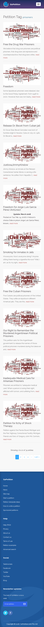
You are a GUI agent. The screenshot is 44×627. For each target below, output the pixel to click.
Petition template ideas (11, 502)
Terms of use (7, 541)
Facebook (7, 568)
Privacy (5, 529)
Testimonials (7, 564)
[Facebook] (10, 613)
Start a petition (8, 498)
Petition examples (9, 545)
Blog (5, 580)
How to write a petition (11, 506)
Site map (6, 494)
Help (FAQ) (7, 525)
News (5, 490)
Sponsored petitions (10, 510)
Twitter (5, 572)
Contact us (7, 537)
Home (5, 486)
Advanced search (9, 549)
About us (6, 533)
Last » (36, 457)
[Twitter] (5, 613)
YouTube (6, 576)
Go (24, 604)
